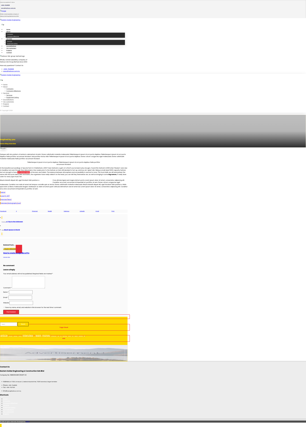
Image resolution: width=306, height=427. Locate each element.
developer (15, 336)
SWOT (28, 422)
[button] (8, 211)
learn (38, 335)
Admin (3, 192)
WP (84, 336)
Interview (4, 200)
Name (6, 292)
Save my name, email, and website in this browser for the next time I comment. (33, 307)
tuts (73, 336)
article (4, 335)
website (76, 336)
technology (64, 336)
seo (61, 336)
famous (20, 336)
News (9, 200)
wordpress (81, 336)
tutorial (69, 336)
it (34, 336)
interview (4, 203)
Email (5, 297)
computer (11, 336)
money (46, 335)
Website (6, 303)
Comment (7, 288)
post (19, 203)
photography (12, 203)
